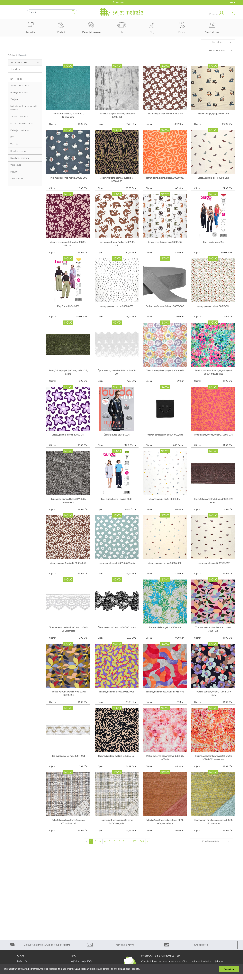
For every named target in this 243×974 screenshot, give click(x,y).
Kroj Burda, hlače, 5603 (68, 306)
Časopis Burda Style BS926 (117, 434)
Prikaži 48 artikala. (217, 50)
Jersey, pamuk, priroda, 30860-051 (116, 306)
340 (142, 841)
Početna (11, 55)
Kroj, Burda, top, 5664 (213, 242)
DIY (121, 32)
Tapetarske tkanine (19, 116)
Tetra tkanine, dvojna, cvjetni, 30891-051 (165, 370)
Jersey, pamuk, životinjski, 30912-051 (165, 242)
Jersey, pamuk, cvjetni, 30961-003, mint (116, 563)
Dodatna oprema (18, 151)
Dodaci (61, 32)
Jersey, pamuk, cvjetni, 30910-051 (213, 306)
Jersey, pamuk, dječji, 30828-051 (165, 498)
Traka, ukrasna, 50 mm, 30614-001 (68, 755)
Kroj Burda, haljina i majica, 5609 (116, 498)
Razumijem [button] (229, 969)
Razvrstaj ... (217, 42)
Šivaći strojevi (212, 32)
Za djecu (14, 99)
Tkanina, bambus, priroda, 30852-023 (116, 691)
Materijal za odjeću (19, 92)
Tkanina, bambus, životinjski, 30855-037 (116, 755)
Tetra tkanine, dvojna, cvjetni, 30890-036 (213, 434)
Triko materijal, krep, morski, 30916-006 (68, 177)
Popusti (13, 171)
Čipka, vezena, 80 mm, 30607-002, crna (117, 627)
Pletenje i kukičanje (19, 130)
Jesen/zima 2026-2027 (21, 85)
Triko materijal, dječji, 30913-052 (213, 113)
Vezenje (14, 144)
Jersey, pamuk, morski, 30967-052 (213, 563)
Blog (151, 32)
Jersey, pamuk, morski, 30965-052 (164, 563)
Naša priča (22, 961)
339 (134, 841)
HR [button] (232, 2)
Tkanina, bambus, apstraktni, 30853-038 (165, 691)
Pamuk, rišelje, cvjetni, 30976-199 (165, 627)
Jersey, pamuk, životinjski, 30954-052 (68, 563)
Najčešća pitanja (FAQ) (81, 961)
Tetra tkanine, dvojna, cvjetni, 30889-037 (165, 177)
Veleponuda (15, 164)
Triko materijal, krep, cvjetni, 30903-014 (165, 113)
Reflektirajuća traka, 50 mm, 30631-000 (165, 306)
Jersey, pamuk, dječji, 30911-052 (213, 177)
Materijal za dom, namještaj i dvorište (23, 108)
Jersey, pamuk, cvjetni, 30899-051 (68, 434)
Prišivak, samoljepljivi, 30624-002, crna (165, 434)
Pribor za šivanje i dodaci (21, 123)
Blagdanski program (19, 157)
